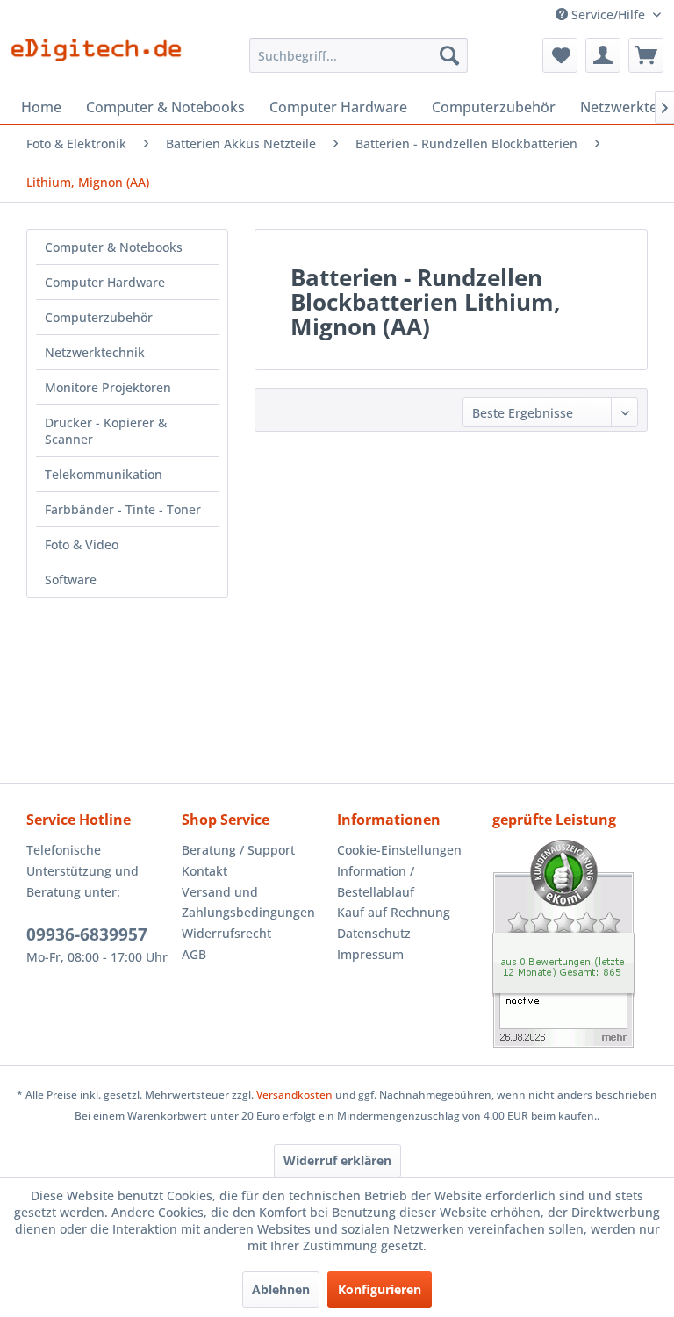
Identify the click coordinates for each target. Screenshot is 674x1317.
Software (71, 579)
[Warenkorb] (645, 55)
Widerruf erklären (337, 1160)
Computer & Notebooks (114, 247)
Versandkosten (294, 1094)
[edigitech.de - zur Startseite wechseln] (102, 60)
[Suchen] (449, 55)
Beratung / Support (238, 849)
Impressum (370, 954)
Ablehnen (281, 1289)
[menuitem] (359, 55)
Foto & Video (81, 544)
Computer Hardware (105, 282)
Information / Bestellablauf (375, 881)
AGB (194, 954)
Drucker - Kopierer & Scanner (106, 430)
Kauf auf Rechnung (393, 912)
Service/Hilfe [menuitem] (608, 14)
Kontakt (204, 870)
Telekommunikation (103, 474)
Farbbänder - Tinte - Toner (123, 509)
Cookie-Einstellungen (399, 849)
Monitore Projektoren (108, 387)
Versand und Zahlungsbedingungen (248, 902)
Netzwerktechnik (95, 352)
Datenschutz (374, 933)
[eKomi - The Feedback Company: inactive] (570, 944)
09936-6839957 (86, 934)
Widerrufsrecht (226, 933)
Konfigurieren (379, 1289)
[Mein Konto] (602, 55)
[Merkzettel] (559, 55)
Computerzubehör (99, 317)
